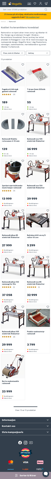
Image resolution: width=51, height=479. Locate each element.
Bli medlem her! (32, 17)
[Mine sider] (35, 3)
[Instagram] (25, 442)
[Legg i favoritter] (23, 65)
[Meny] (4, 3)
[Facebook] (20, 442)
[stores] (29, 3)
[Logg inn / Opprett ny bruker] (40, 3)
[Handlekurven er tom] (46, 3)
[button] (46, 9)
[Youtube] (31, 442)
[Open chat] (45, 473)
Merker (3, 21)
